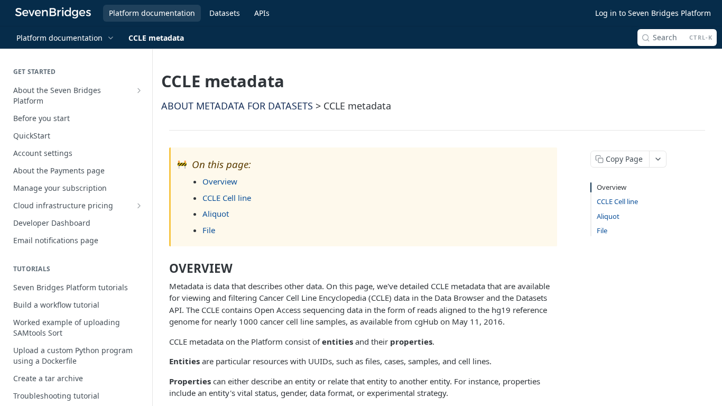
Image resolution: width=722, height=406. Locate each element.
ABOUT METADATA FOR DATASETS (237, 105)
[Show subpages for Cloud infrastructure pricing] (139, 205)
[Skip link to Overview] (163, 269)
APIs (262, 13)
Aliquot (215, 213)
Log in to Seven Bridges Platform (653, 13)
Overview (219, 181)
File (208, 230)
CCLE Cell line (226, 197)
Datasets (224, 13)
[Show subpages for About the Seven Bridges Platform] (139, 90)
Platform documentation (152, 13)
